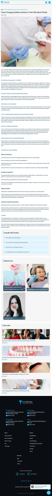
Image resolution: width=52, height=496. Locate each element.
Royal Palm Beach (30, 410)
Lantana (28, 419)
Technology (7, 446)
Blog (18, 458)
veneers (31, 438)
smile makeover (33, 435)
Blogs (2, 9)
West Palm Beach (9, 419)
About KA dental (8, 435)
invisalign (31, 448)
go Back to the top (26, 481)
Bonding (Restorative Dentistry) (36, 443)
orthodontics (32, 446)
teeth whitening (33, 441)
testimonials (19, 461)
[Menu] (49, 2)
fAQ (5, 443)
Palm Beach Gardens (10, 410)
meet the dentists (8, 438)
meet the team (8, 441)
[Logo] (5, 2)
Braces (31, 451)
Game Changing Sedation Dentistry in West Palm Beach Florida (15, 9)
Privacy (18, 463)
